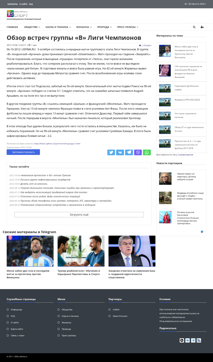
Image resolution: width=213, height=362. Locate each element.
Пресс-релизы (126, 27)
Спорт (147, 45)
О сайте (23, 4)
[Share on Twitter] (111, 152)
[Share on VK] (120, 152)
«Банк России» (120, 316)
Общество (31, 27)
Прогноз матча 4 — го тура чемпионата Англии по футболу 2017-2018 (188, 145)
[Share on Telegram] (129, 152)
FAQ (31, 4)
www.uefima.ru (20, 11)
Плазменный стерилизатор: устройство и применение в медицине (58, 204)
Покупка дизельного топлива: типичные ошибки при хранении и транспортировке (67, 187)
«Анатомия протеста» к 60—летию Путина (45, 175)
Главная (12, 27)
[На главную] (140, 45)
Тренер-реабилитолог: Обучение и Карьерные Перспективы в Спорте (79, 272)
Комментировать (25, 152)
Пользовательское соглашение (175, 321)
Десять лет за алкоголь (33, 183)
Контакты (12, 4)
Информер (16, 309)
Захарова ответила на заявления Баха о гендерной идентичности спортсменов (131, 274)
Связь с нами (17, 335)
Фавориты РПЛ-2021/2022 (187, 99)
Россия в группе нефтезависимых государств (45, 179)
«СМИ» (116, 309)
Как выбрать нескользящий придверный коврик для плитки (53, 192)
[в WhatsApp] (147, 152)
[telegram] (193, 340)
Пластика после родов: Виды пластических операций (50, 196)
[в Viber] (138, 152)
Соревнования (185, 154)
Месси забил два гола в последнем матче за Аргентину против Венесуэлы (28, 274)
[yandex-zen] (182, 340)
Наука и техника (57, 27)
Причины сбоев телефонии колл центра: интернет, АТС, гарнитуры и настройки (65, 200)
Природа (103, 27)
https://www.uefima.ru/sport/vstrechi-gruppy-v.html (57, 143)
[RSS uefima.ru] (199, 340)
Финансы (82, 27)
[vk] (187, 340)
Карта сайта (17, 328)
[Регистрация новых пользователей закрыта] (202, 27)
